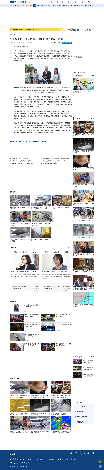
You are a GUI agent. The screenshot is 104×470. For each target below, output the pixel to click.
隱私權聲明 (30, 459)
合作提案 (51, 459)
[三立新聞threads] (93, 453)
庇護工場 (56, 252)
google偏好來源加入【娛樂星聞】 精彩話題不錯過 (56, 158)
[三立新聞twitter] (88, 453)
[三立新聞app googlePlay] (26, 462)
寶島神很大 (78, 2)
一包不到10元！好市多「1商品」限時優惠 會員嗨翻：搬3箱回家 (60, 396)
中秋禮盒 (65, 252)
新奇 (86, 5)
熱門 (38, 5)
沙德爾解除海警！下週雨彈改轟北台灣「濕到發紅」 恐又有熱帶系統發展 (61, 431)
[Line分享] (11, 50)
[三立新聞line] (84, 453)
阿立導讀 (72, 2)
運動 (75, 5)
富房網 (84, 2)
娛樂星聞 (54, 2)
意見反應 (59, 459)
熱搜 (45, 5)
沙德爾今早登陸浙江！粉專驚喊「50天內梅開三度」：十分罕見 (19, 414)
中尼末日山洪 (21, 5)
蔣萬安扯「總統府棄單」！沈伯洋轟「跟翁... (23, 163)
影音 (42, 5)
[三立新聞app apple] (14, 462)
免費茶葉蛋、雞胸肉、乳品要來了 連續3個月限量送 (40, 414)
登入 (93, 2)
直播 (49, 5)
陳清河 (54, 51)
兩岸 (71, 5)
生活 (34, 5)
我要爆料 (66, 459)
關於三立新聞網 (21, 459)
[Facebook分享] (11, 46)
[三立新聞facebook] (76, 453)
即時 (14, 5)
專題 (82, 5)
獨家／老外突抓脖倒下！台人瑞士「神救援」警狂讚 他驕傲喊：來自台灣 (19, 431)
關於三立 (12, 459)
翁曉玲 (47, 252)
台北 (34, 252)
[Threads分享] (11, 53)
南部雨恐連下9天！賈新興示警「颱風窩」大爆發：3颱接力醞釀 (19, 396)
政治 (53, 5)
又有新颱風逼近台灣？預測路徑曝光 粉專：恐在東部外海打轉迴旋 (61, 414)
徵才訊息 (73, 459)
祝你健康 (65, 2)
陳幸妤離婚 (29, 5)
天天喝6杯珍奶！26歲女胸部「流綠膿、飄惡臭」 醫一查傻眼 (39, 396)
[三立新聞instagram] (80, 453)
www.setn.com (23, 466)
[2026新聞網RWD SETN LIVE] (29, 2)
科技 (89, 5)
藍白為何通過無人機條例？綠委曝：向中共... (54, 161)
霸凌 (20, 51)
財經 (78, 5)
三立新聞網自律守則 (41, 459)
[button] (89, 2)
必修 (25, 58)
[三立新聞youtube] (71, 453)
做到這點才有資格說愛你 (49, 163)
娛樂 (60, 5)
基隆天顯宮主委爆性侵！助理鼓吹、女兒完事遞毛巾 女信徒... (39, 208)
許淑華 (25, 252)
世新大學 (29, 51)
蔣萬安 (16, 252)
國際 (67, 5)
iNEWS (59, 2)
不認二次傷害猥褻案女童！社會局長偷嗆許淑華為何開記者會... (83, 288)
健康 (64, 5)
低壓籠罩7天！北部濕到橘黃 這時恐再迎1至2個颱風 (40, 431)
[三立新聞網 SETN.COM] (11, 5)
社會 (56, 5)
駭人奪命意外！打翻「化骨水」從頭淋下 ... (23, 161)
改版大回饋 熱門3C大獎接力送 (20, 158)
